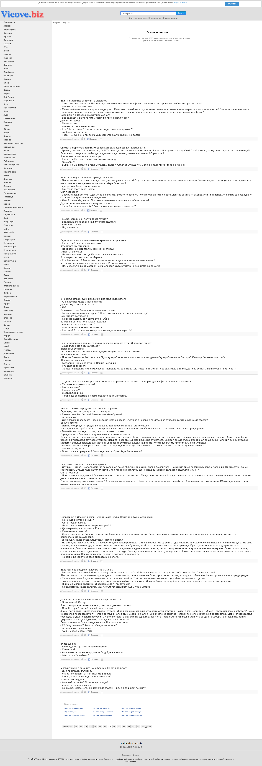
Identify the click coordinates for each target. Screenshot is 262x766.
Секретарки (9, 239)
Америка (8, 314)
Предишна (68, 727)
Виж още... (9, 378)
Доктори (8, 65)
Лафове (7, 26)
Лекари (7, 186)
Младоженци (10, 154)
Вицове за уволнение (102, 715)
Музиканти (9, 368)
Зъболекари (10, 247)
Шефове (66, 23)
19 (114, 727)
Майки (7, 204)
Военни (7, 182)
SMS (6, 218)
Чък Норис (9, 61)
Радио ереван (10, 193)
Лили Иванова (11, 339)
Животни (8, 168)
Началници (9, 243)
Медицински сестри (13, 143)
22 (129, 727)
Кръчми (7, 271)
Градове (8, 282)
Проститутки (10, 108)
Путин (6, 275)
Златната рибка (11, 286)
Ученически (9, 190)
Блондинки (9, 22)
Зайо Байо (9, 232)
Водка (7, 364)
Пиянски (8, 58)
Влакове (8, 318)
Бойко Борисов (11, 165)
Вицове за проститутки (103, 712)
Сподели (93, 139)
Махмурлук (9, 371)
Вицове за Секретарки (74, 715)
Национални (10, 250)
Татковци (8, 197)
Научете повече (181, 3)
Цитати (136, 755)
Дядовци (8, 179)
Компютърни (10, 261)
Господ (7, 350)
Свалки (7, 44)
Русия (6, 150)
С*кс (6, 47)
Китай (6, 346)
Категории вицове (138, 18)
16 (100, 727)
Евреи (7, 93)
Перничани (9, 101)
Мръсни (7, 36)
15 (95, 727)
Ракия (6, 175)
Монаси (7, 236)
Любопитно (9, 158)
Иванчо (7, 54)
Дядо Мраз (9, 353)
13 (86, 727)
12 (81, 727)
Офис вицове (71, 712)
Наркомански (10, 296)
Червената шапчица (13, 332)
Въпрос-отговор (12, 86)
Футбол (7, 293)
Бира (6, 229)
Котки (6, 307)
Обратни (8, 289)
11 (76, 727)
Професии (9, 72)
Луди (6, 115)
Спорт (7, 328)
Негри (6, 133)
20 (119, 727)
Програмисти (10, 254)
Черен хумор (10, 29)
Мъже (6, 83)
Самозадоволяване (13, 207)
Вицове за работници (131, 712)
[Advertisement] (157, 69)
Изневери (8, 76)
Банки (7, 343)
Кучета (7, 325)
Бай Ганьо (9, 97)
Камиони (8, 375)
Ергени (7, 268)
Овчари (7, 360)
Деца (6, 111)
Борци (7, 336)
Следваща (146, 727)
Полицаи (8, 122)
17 (105, 727)
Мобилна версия (131, 746)
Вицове (56, 23)
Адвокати (8, 279)
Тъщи (6, 125)
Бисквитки (126, 755)
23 (133, 727)
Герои (6, 264)
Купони (7, 321)
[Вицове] (22, 18)
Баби (6, 68)
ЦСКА (6, 257)
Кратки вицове (170, 18)
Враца (7, 90)
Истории (8, 211)
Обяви (7, 129)
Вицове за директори (74, 708)
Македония (9, 147)
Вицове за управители (132, 715)
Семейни (8, 33)
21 (124, 727)
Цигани (7, 79)
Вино (6, 357)
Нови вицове (154, 18)
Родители (8, 225)
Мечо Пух (8, 311)
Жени (6, 51)
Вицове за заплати (101, 708)
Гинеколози (9, 118)
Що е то (7, 136)
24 (138, 727)
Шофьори (9, 222)
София (7, 300)
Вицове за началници (131, 708)
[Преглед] (101, 139)
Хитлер (7, 200)
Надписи (8, 140)
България (8, 40)
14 (90, 727)
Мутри (7, 304)
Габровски (9, 161)
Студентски (9, 214)
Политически (10, 172)
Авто (6, 104)
